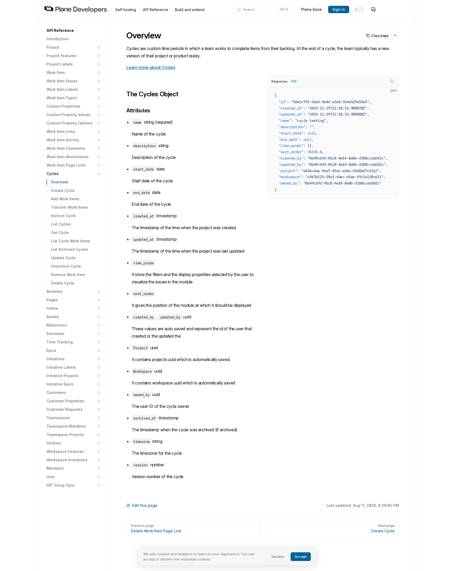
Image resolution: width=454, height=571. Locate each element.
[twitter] (394, 9)
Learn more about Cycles (150, 67)
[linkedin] (405, 9)
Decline (278, 556)
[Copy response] (392, 81)
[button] (74, 30)
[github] (384, 9)
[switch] (359, 9)
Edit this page (144, 505)
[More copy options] (395, 35)
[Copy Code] (390, 96)
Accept (301, 556)
